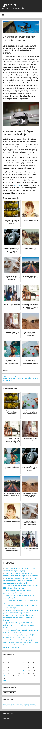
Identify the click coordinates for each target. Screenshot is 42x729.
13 (18, 670)
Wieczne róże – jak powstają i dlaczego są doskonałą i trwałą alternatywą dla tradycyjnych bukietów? (18, 617)
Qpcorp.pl (9, 5)
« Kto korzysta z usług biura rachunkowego (17, 377)
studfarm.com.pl (8, 718)
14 (24, 670)
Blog (6, 370)
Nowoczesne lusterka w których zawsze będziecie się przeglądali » (20, 379)
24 (4, 676)
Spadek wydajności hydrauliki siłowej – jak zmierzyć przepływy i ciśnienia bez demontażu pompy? (18, 624)
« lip (4, 681)
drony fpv (16, 185)
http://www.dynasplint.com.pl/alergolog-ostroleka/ (19, 705)
